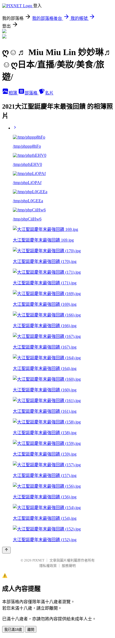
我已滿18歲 (13, 630)
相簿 (13, 93)
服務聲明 (69, 566)
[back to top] (6, 550)
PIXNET (38, 560)
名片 (49, 93)
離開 (30, 630)
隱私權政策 (48, 566)
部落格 (32, 93)
